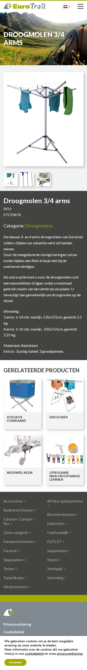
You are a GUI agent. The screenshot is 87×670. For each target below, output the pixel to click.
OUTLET (55, 541)
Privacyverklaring (17, 624)
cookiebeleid (34, 654)
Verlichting (56, 577)
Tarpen (53, 559)
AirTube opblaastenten (65, 503)
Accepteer (15, 662)
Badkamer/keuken (19, 510)
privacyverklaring (69, 654)
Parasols (10, 550)
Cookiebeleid (13, 632)
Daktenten (56, 523)
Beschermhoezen (62, 514)
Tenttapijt (55, 568)
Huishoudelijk (58, 532)
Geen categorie (16, 532)
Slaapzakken (14, 559)
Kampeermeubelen (19, 541)
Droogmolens (39, 225)
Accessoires (13, 501)
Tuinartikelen (14, 577)
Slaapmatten (58, 550)
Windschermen (16, 586)
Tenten (9, 568)
